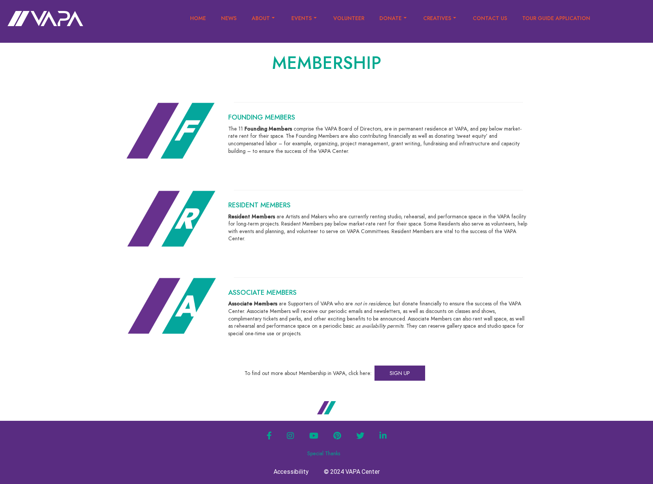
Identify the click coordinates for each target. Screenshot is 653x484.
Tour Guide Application (556, 18)
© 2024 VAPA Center (352, 471)
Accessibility (291, 471)
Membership (326, 62)
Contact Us (490, 18)
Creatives (437, 18)
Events (301, 18)
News (229, 18)
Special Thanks (323, 453)
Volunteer (348, 18)
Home (198, 18)
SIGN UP (400, 373)
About (261, 18)
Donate (390, 18)
